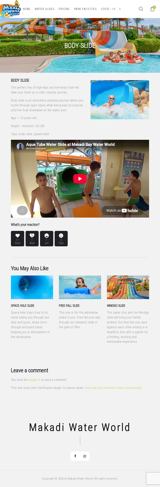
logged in (34, 380)
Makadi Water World (80, 427)
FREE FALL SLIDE (69, 306)
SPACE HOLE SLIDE (22, 306)
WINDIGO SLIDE (116, 306)
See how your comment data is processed (113, 388)
